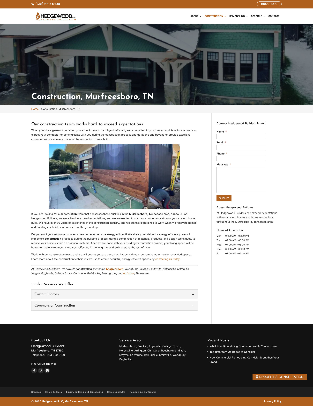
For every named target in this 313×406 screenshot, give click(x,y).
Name (221, 131)
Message (223, 164)
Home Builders (53, 392)
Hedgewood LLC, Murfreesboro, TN (65, 401)
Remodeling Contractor (143, 392)
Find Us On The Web (44, 363)
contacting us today (167, 259)
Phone (221, 153)
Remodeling (237, 16)
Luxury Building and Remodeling (84, 392)
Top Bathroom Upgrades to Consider (232, 351)
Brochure (269, 4)
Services (36, 392)
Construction (214, 16)
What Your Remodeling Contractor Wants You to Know (243, 346)
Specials (256, 16)
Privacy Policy (273, 401)
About (194, 16)
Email (221, 142)
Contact (273, 16)
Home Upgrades (116, 392)
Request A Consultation (281, 377)
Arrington (128, 273)
